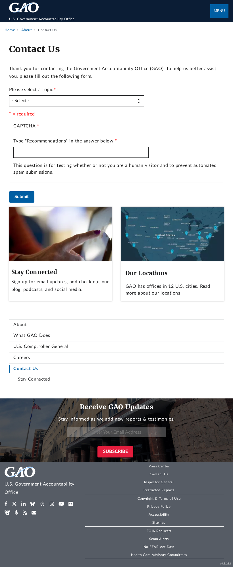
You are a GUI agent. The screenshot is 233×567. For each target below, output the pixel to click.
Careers (21, 357)
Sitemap (159, 522)
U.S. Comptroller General (40, 346)
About (20, 324)
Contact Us (25, 368)
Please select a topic (31, 89)
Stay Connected (34, 379)
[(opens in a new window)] (6, 504)
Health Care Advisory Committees (159, 554)
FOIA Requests (159, 531)
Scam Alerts (159, 539)
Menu (219, 11)
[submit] (22, 196)
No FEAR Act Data (158, 547)
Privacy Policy (158, 506)
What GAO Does (31, 335)
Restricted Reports (158, 490)
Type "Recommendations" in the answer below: (64, 141)
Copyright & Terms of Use (159, 498)
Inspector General (159, 482)
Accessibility (159, 514)
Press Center (159, 466)
